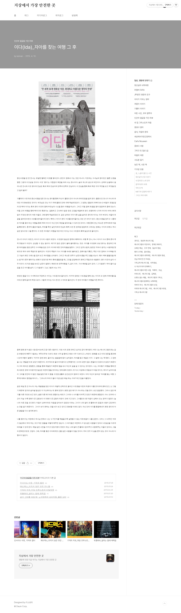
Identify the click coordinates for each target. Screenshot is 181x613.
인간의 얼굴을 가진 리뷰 (29, 478)
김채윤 (153, 274)
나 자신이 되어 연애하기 (142, 266)
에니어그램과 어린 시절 (142, 270)
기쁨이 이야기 (139, 108)
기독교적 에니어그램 (141, 263)
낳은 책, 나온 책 (140, 164)
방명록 (75, 15)
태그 (27, 15)
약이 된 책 (139, 188)
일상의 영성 (156, 248)
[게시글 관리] (31, 463)
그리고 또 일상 (140, 150)
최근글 (136, 218)
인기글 (144, 218)
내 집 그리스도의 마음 (142, 122)
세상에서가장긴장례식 (142, 136)
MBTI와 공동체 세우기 (144, 192)
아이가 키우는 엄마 (141, 99)
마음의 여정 (138, 155)
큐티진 (136, 241)
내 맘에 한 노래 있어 (143, 181)
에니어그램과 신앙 (150, 285)
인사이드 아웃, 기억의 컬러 (32, 483)
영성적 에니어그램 (147, 241)
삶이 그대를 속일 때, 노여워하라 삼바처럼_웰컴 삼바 (43, 497)
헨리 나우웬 (138, 252)
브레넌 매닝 (138, 248)
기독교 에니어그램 (140, 292)
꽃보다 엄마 (138, 127)
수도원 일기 (138, 160)
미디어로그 (42, 15)
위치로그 (59, 15)
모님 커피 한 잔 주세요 (142, 259)
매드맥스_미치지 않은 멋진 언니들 (35, 486)
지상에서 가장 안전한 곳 (34, 5)
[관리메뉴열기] (176, 5)
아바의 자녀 (138, 285)
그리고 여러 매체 (141, 195)
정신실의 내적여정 (141, 85)
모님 (160, 270)
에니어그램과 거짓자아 (142, 244)
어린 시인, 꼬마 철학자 (143, 113)
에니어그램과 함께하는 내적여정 (145, 281)
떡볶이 (154, 270)
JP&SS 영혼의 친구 (142, 94)
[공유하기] (27, 463)
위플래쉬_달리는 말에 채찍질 (33, 493)
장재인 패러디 (157, 244)
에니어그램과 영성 (158, 255)
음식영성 (147, 252)
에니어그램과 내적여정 (142, 255)
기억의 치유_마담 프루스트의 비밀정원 (37, 490)
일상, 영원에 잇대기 (142, 80)
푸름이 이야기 (139, 104)
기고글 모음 (138, 169)
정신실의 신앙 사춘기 (143, 177)
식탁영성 (153, 263)
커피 (150, 288)
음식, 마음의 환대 (141, 132)
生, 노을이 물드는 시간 (144, 173)
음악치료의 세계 (141, 184)
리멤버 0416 (139, 90)
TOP (164, 603)
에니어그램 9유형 (159, 288)
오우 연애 (147, 248)
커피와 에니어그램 (140, 288)
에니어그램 (146, 274)
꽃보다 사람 (138, 146)
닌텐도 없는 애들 (140, 277)
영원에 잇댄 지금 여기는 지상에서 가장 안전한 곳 (37, 560)
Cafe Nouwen (140, 141)
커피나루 (137, 274)
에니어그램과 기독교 (155, 277)
